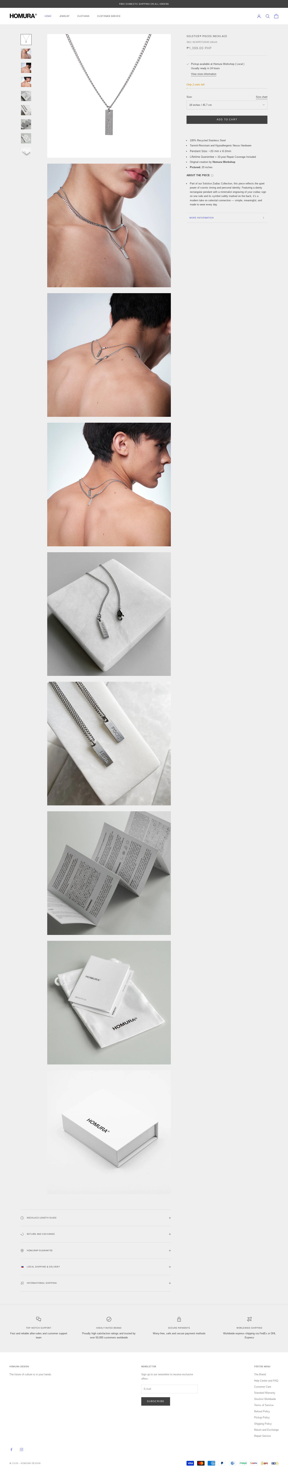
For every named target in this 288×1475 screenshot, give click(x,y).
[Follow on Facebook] (11, 1449)
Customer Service (108, 16)
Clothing (83, 16)
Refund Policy (262, 1411)
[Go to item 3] (26, 67)
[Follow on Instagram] (22, 1449)
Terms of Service (264, 1405)
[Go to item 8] (26, 138)
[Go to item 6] (26, 110)
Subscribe (155, 1401)
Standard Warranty (264, 1392)
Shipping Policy (263, 1423)
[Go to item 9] (26, 152)
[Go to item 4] (26, 81)
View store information (203, 74)
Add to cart (227, 119)
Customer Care (262, 1386)
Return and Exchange (266, 1429)
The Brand (260, 1374)
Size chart (261, 96)
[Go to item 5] (26, 96)
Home (48, 16)
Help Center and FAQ (266, 1380)
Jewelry (64, 16)
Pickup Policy (262, 1417)
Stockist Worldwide (265, 1399)
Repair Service (262, 1435)
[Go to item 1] (26, 39)
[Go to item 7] (26, 124)
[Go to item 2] (26, 53)
